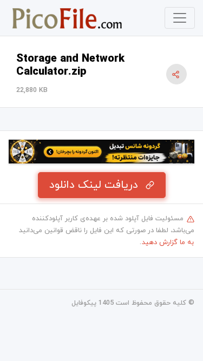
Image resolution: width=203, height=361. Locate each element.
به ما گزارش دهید (168, 242)
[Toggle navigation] (180, 18)
